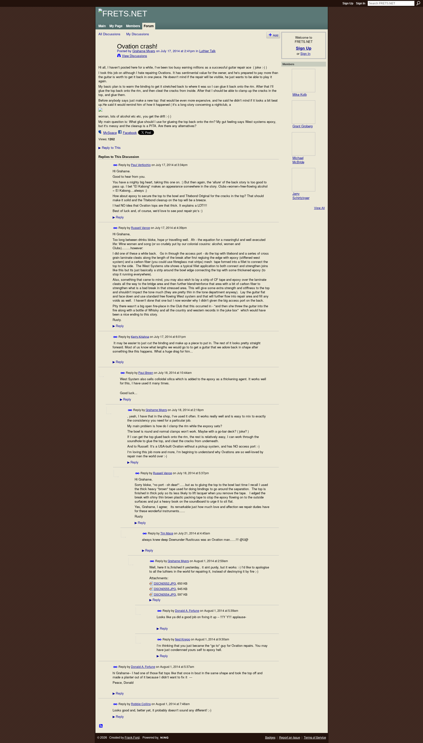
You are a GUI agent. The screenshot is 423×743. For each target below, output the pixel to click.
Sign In (360, 3)
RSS (101, 726)
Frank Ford (132, 737)
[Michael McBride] (303, 144)
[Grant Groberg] (303, 112)
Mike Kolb (300, 94)
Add (275, 35)
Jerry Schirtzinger (301, 195)
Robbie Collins (141, 704)
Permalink (115, 165)
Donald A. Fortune (187, 610)
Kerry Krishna (140, 336)
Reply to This (109, 147)
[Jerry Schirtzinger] (303, 179)
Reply (118, 217)
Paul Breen (145, 372)
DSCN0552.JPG (165, 583)
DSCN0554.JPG (165, 594)
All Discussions (109, 34)
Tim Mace (166, 533)
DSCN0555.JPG (165, 589)
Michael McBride (298, 159)
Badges (270, 737)
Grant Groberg (303, 126)
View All (319, 208)
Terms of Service (315, 737)
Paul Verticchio (141, 165)
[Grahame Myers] (106, 56)
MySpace (110, 132)
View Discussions (134, 55)
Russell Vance (140, 227)
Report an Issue (289, 737)
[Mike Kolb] (303, 80)
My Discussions (137, 34)
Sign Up (347, 3)
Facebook (130, 132)
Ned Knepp (182, 639)
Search (418, 3)
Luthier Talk (207, 50)
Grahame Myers (143, 50)
